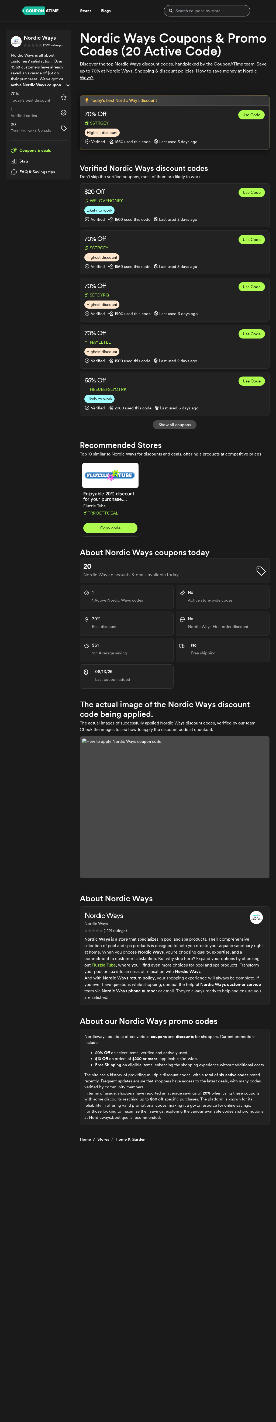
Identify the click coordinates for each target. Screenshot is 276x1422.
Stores (103, 1139)
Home (85, 1139)
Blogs (106, 10)
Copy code (110, 528)
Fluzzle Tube (104, 965)
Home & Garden (131, 1139)
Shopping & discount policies (164, 71)
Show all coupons (174, 424)
